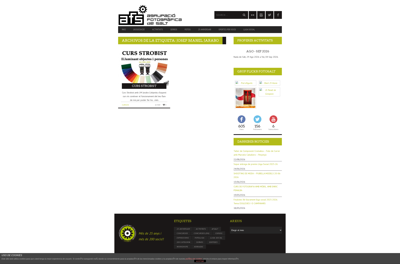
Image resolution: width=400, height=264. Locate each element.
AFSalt (215, 229)
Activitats (157, 29)
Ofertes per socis (227, 29)
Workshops (182, 246)
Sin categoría (183, 242)
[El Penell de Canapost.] (269, 92)
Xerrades (198, 246)
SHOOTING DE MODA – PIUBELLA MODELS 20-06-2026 (257, 175)
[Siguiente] (277, 51)
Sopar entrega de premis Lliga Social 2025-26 (256, 164)
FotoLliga (199, 238)
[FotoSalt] (159, 15)
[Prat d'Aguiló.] (245, 83)
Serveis (173, 29)
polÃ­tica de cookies (194, 259)
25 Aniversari (204, 29)
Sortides (213, 242)
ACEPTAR (200, 261)
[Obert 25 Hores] (269, 83)
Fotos (188, 29)
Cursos (125, 105)
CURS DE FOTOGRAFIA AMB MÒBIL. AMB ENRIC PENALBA (256, 188)
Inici (124, 29)
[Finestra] (245, 98)
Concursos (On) (201, 233)
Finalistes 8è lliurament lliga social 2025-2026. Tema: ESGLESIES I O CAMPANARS (256, 201)
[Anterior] (238, 51)
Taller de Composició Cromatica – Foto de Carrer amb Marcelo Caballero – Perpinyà (257, 153)
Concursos (182, 233)
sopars (199, 242)
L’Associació (139, 29)
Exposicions (183, 238)
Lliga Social (249, 29)
